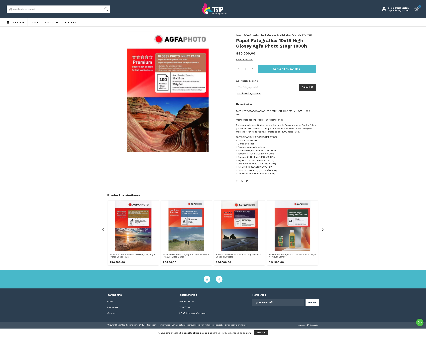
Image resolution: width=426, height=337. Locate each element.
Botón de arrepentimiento (236, 325)
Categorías (17, 22)
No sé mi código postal (249, 93)
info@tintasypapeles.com (192, 313)
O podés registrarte (398, 10)
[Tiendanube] (308, 325)
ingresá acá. (218, 325)
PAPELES (247, 35)
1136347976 (185, 307)
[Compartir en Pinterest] (247, 180)
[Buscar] (106, 9)
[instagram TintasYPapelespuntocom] (207, 279)
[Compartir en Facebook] (237, 180)
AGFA (256, 35)
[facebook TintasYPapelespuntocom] (219, 279)
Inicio (35, 22)
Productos (51, 22)
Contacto (70, 22)
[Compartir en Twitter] (242, 180)
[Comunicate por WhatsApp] (420, 322)
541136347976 (186, 301)
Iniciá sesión (402, 8)
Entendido (260, 333)
